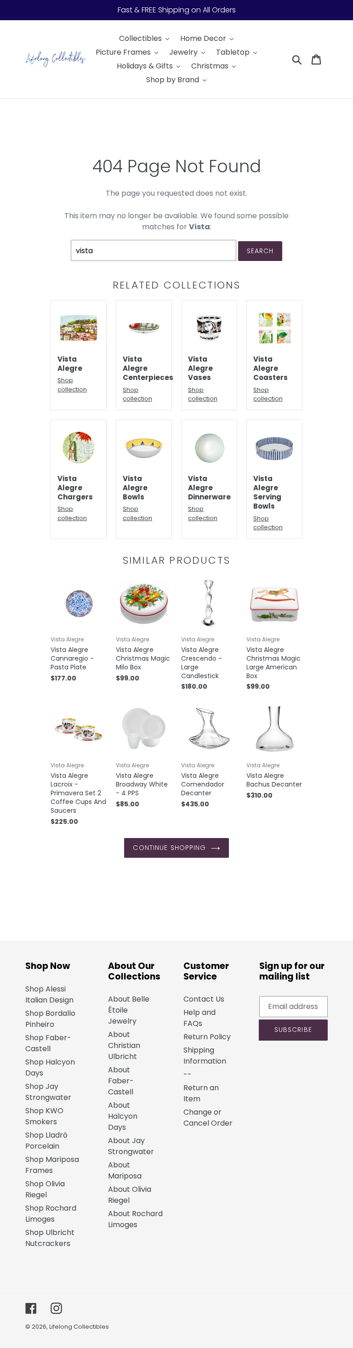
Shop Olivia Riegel (45, 1189)
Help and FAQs (199, 1018)
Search (260, 250)
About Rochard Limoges (135, 1219)
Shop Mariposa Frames (52, 1165)
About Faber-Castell (121, 1081)
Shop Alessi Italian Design (49, 994)
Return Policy (207, 1036)
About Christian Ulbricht (124, 1045)
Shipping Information (204, 1055)
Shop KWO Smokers (44, 1116)
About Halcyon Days (122, 1116)
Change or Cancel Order (208, 1117)
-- (187, 1074)
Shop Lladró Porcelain (46, 1140)
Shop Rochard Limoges (50, 1213)
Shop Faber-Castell (48, 1043)
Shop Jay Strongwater (48, 1092)
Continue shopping (169, 847)
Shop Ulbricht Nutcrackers (49, 1238)
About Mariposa (125, 1170)
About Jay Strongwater (131, 1146)
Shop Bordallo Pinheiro (50, 1019)
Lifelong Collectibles (79, 1326)
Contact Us (203, 999)
